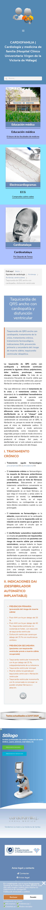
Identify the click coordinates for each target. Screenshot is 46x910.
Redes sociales (25, 907)
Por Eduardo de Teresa (23, 257)
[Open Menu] (23, 30)
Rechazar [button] (13, 897)
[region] (23, 768)
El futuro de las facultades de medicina (23, 137)
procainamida (13, 466)
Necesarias (10, 904)
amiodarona (28, 466)
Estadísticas (11, 907)
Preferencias (24, 904)
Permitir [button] (33, 897)
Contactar (24, 873)
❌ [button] (44, 883)
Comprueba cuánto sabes (23, 197)
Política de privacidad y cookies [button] (16, 891)
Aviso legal (24, 878)
